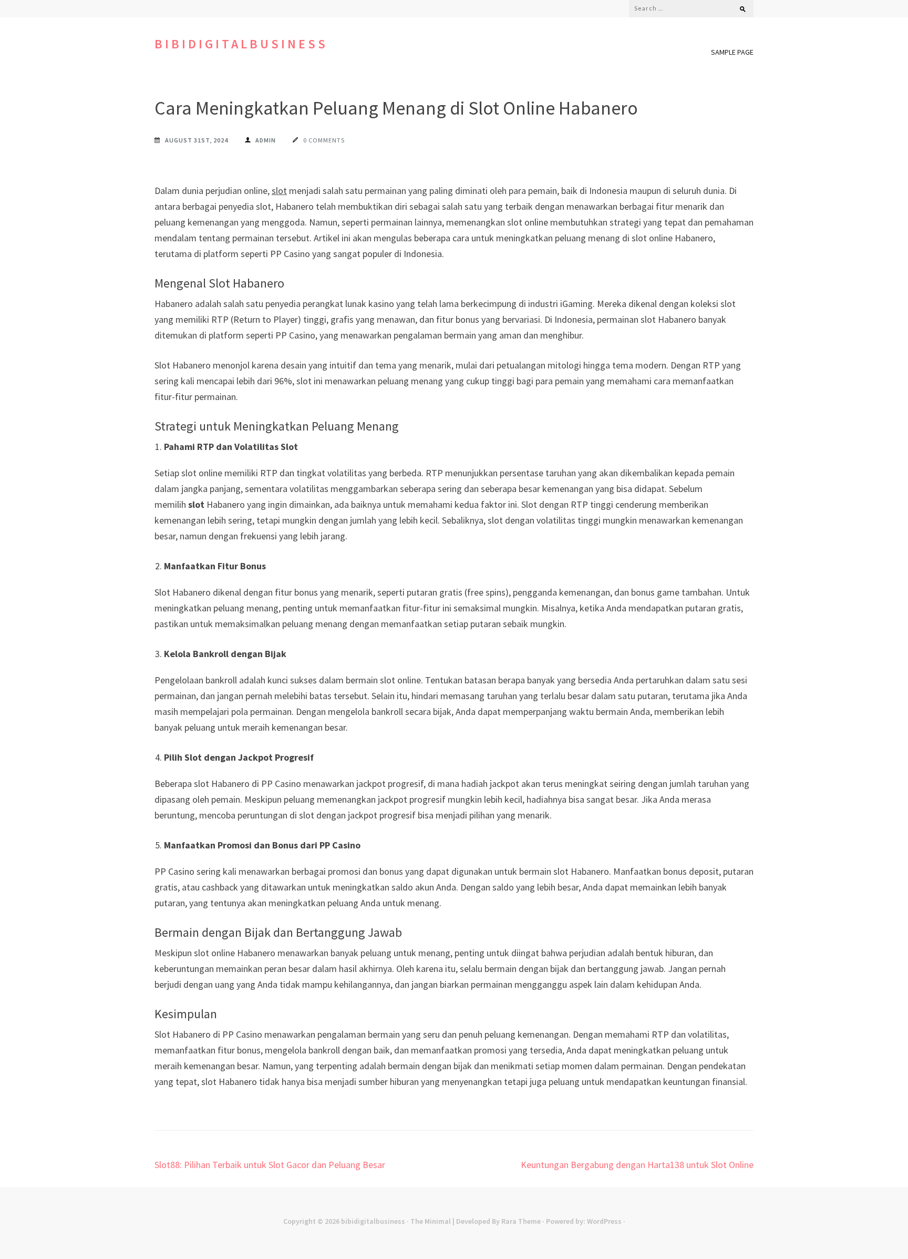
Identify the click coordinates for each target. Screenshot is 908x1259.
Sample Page (732, 52)
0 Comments (324, 140)
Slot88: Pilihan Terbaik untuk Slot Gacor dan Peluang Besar (269, 1165)
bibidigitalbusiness (241, 44)
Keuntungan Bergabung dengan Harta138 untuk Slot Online (637, 1165)
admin (265, 140)
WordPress (604, 1221)
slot (279, 191)
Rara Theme (521, 1221)
